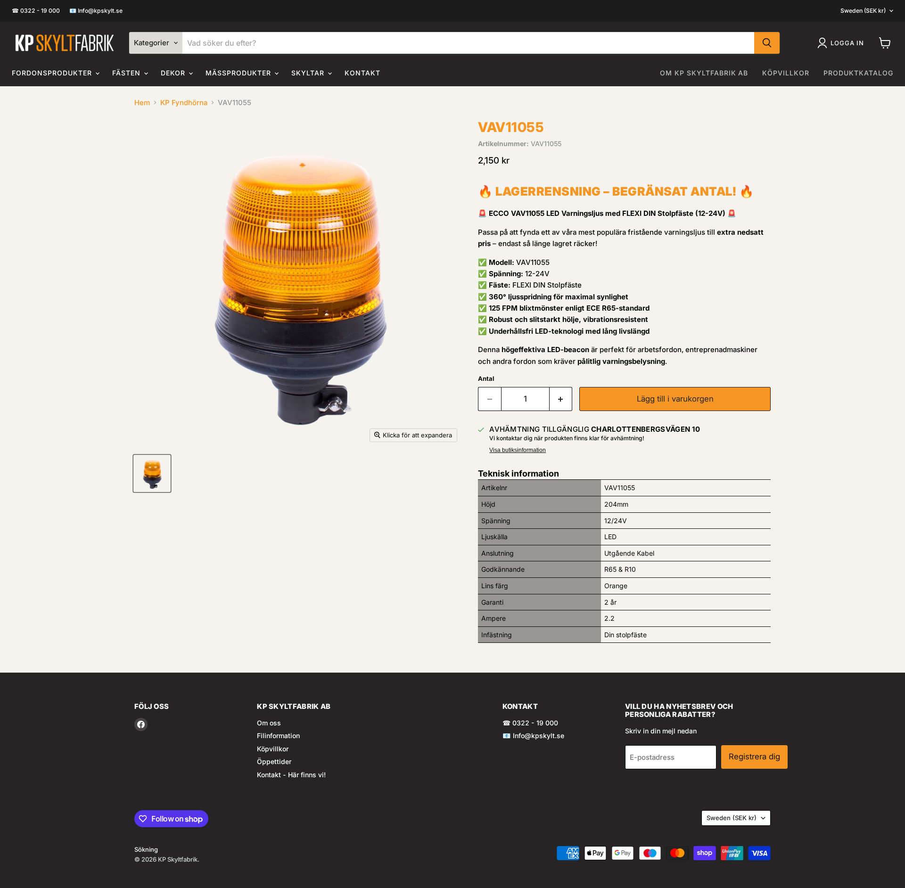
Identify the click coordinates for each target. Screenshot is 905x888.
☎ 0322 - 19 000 (36, 11)
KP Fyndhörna (183, 103)
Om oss (269, 723)
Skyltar (309, 73)
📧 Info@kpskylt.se (96, 11)
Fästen (127, 73)
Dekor (174, 73)
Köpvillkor (785, 73)
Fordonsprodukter (53, 73)
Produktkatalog (858, 73)
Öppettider (274, 761)
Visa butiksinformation (517, 450)
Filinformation (278, 736)
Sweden (863, 10)
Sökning (146, 849)
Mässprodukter (239, 73)
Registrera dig (754, 756)
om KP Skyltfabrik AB (704, 73)
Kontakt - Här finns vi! (291, 775)
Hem (142, 103)
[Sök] (767, 43)
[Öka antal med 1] (561, 399)
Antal (486, 378)
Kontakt (362, 73)
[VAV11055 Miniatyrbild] (152, 473)
